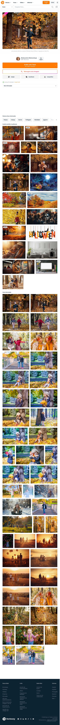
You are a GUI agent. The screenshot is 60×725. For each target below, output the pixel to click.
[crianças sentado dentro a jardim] (17, 523)
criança (13, 119)
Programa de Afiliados (22, 693)
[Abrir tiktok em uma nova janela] (28, 718)
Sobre (37, 692)
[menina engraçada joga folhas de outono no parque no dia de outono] (12, 490)
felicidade (37, 119)
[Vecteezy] (2, 2)
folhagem (28, 119)
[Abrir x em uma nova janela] (30, 718)
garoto (20, 119)
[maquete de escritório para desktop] (46, 266)
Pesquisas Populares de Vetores (22, 697)
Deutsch (53, 693)
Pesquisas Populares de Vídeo (22, 707)
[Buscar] (52, 7)
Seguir (41, 59)
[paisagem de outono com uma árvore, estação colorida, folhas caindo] (42, 199)
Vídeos (22, 2)
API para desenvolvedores (6, 698)
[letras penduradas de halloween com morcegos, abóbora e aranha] (42, 232)
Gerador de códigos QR (5, 709)
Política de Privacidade (51, 719)
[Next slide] (53, 119)
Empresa (4, 693)
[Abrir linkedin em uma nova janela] (23, 718)
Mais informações (8, 85)
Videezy (4, 691)
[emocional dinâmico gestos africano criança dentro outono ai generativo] (28, 146)
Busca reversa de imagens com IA (6, 702)
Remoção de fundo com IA (6, 705)
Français (53, 695)
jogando (45, 119)
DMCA (21, 690)
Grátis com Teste (30, 65)
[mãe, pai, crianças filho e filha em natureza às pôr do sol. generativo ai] (24, 540)
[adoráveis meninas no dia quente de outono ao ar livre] (15, 360)
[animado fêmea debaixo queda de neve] (28, 490)
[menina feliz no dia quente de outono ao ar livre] (44, 506)
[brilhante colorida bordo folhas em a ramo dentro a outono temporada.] (14, 199)
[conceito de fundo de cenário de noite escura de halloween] (43, 181)
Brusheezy (5, 686)
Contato (38, 690)
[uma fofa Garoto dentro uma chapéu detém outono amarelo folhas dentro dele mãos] (44, 162)
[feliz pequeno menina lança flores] (7, 540)
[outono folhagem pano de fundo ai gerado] (11, 146)
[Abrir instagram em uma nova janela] (20, 718)
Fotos (14, 2)
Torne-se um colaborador (39, 695)
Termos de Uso (41, 719)
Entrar (52, 2)
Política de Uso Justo (50, 720)
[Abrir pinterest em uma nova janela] (25, 718)
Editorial (29, 2)
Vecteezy (4, 688)
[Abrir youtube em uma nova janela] (33, 718)
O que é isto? (17, 82)
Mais (52, 697)
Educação (5, 695)
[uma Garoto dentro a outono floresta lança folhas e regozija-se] (15, 181)
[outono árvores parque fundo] (14, 232)
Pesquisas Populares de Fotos (22, 702)
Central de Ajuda (38, 687)
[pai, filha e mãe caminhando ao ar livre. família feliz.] (15, 615)
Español (53, 688)
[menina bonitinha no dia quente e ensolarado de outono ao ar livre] (44, 360)
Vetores (7, 2)
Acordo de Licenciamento (23, 687)
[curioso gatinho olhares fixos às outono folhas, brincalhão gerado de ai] (47, 146)
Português (53, 691)
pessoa (6, 119)
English (53, 686)
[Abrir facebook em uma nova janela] (18, 718)
